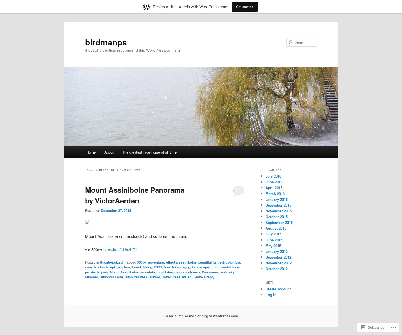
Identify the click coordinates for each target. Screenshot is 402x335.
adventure (156, 262)
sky (232, 272)
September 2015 (279, 222)
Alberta (171, 262)
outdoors (193, 272)
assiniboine (188, 262)
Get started (245, 7)
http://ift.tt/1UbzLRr (120, 249)
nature (179, 272)
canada (91, 267)
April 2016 (274, 187)
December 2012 (278, 257)
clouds (103, 267)
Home (91, 152)
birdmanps (106, 42)
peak (223, 272)
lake (167, 267)
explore (124, 267)
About (109, 152)
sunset (154, 277)
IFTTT (158, 267)
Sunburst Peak (136, 277)
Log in (271, 294)
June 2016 (274, 181)
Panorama (210, 272)
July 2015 (273, 233)
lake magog (181, 267)
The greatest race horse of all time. (150, 152)
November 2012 (279, 262)
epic (113, 267)
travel (166, 277)
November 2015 (279, 210)
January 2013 (277, 251)
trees (176, 277)
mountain (147, 272)
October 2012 (277, 268)
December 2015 (278, 205)
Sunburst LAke (111, 277)
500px (142, 262)
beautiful (205, 262)
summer (91, 277)
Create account (278, 288)
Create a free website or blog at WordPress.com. (201, 315)
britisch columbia (226, 262)
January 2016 (277, 199)
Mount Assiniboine (124, 272)
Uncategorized (111, 262)
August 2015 (276, 228)
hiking (147, 267)
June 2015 (274, 239)
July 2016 (273, 176)
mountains (164, 272)
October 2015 (277, 216)
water (186, 277)
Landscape (200, 267)
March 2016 (275, 193)
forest (136, 267)
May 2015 (273, 245)
